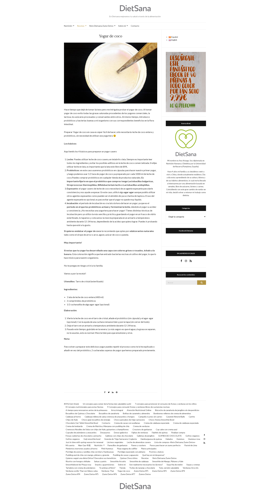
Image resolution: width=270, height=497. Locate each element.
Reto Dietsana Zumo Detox (101, 26)
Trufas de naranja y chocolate (142, 468)
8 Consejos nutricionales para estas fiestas (84, 407)
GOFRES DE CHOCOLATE (170, 436)
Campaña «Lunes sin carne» (150, 416)
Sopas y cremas (193, 464)
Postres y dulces (156, 452)
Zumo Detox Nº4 (73, 474)
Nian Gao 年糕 (84, 445)
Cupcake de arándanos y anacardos (81, 432)
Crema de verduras (141, 426)
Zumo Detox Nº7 (128, 474)
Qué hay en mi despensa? (153, 455)
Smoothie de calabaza (139, 461)
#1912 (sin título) (71, 404)
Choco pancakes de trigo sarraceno (129, 420)
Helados (169, 439)
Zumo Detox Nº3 (177, 471)
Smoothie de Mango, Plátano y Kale (167, 461)
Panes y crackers (138, 445)
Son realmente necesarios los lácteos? (146, 464)
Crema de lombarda (74, 426)
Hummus (180, 439)
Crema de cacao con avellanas (127, 423)
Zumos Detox (145, 474)
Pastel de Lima (190, 445)
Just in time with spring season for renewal (84, 442)
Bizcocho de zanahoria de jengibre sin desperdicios (177, 410)
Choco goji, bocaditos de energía (96, 420)
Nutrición (68, 26)
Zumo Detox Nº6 (109, 474)
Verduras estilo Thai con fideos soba (82, 471)
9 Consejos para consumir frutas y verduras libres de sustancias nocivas (138, 407)
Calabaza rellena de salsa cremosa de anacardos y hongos (110, 416)
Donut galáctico (121, 432)
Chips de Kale (72, 420)
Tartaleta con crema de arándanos (80, 468)
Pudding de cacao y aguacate (125, 455)
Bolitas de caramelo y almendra (136, 413)
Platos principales (149, 448)
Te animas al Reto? (107, 468)
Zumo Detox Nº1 (141, 471)
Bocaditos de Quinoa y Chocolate (80, 413)
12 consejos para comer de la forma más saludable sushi (107, 404)
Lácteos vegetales (115, 442)
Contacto (135, 26)
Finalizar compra (178, 432)
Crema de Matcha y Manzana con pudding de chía (107, 426)
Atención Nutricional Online (139, 410)
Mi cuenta (70, 445)
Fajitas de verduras (140, 432)
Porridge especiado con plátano (131, 452)
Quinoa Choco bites (129, 458)
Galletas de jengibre (145, 436)
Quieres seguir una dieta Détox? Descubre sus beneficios (91, 458)
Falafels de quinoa (159, 432)
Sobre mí (122, 26)
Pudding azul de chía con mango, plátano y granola (87, 455)
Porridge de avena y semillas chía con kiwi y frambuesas (90, 452)
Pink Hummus (107, 448)
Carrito (192, 416)
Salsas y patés (100, 461)
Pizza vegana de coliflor (127, 448)
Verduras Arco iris (190, 468)
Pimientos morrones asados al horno (81, 448)
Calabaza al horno (73, 416)
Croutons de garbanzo (142, 429)
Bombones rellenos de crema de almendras (172, 413)
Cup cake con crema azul (166, 429)
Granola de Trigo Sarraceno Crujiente (120, 439)
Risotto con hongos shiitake (78, 461)
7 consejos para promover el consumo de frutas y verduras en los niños (166, 404)
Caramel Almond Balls (175, 416)
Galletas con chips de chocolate (119, 436)
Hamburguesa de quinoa (151, 439)
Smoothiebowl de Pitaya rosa (78, 464)
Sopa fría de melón (175, 464)
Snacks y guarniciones (104, 464)
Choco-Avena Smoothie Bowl (161, 420)
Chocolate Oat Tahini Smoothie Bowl (82, 423)
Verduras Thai (107, 471)
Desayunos (105, 432)
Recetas (80, 26)
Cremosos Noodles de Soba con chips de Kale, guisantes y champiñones (97, 429)
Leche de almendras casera (139, 442)
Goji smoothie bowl (92, 439)
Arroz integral (117, 410)
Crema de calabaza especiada (156, 423)
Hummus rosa (194, 439)
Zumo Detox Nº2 (159, 471)
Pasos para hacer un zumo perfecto (165, 445)
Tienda (122, 468)
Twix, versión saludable (169, 468)
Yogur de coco (124, 471)
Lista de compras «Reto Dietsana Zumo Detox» (174, 442)
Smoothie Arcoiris (118, 461)
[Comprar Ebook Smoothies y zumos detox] (186, 82)
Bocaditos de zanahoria (109, 413)
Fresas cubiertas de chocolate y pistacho (83, 436)
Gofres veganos (192, 436)
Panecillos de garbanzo (117, 445)
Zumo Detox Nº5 (91, 474)
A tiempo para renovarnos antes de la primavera (86, 410)
